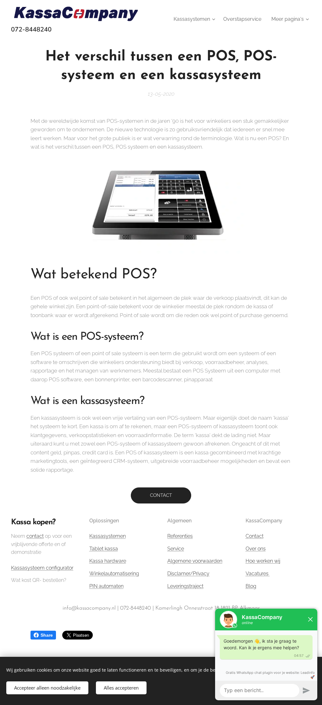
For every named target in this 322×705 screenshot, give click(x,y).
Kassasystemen (107, 536)
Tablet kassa (103, 549)
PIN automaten (106, 586)
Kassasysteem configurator (42, 568)
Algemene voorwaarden (194, 561)
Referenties (180, 536)
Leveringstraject (185, 586)
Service (175, 549)
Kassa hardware (107, 561)
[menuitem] (195, 19)
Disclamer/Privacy (188, 574)
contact (35, 536)
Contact (255, 536)
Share (47, 635)
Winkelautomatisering (114, 574)
